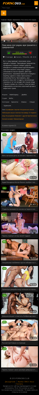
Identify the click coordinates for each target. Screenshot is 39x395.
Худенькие (7, 106)
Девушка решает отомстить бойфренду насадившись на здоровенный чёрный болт (19, 316)
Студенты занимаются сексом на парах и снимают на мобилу (19, 209)
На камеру (24, 113)
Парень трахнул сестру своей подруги (16, 236)
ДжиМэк (24, 95)
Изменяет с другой (21, 116)
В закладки (9, 57)
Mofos (11, 98)
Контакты (19, 384)
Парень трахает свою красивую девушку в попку (19, 370)
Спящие (32, 102)
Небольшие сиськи (8, 113)
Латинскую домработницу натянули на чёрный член (19, 289)
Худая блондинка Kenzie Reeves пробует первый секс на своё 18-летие (19, 182)
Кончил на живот (8, 119)
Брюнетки (14, 102)
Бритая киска (32, 116)
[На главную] (13, 3)
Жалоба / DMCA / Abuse (26, 382)
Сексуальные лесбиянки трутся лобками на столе (19, 262)
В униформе (10, 109)
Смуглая (16, 109)
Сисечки (18, 113)
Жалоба (26, 57)
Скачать (19, 57)
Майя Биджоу (14, 95)
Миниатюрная (19, 119)
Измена (23, 102)
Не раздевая (10, 116)
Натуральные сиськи (27, 109)
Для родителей (10, 382)
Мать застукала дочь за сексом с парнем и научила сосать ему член (19, 155)
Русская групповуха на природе (13, 343)
